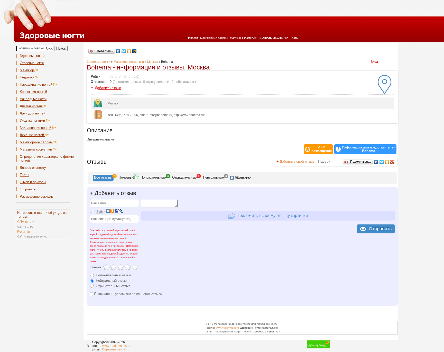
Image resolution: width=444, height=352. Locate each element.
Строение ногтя (32, 63)
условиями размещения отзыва (138, 294)
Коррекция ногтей (33, 92)
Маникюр (27, 70)
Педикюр (27, 77)
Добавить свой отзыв (297, 161)
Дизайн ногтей (31, 106)
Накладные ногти (33, 99)
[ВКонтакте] (118, 51)
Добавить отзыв (108, 88)
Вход (374, 62)
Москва (152, 62)
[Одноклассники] (129, 51)
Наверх (324, 161)
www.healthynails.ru (227, 327)
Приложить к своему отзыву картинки (271, 215)
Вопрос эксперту (33, 168)
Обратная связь (113, 349)
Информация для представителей (368, 149)
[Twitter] (123, 51)
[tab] (103, 178)
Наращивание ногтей (36, 84)
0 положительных (127, 82)
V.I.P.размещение (321, 149)
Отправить (380, 228)
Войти (100, 212)
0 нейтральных (183, 82)
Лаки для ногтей (32, 113)
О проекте (27, 189)
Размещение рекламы (37, 196)
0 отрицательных (156, 82)
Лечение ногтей (32, 135)
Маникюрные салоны (214, 37)
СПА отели (25, 222)
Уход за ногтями (33, 120)
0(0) (136, 76)
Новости (192, 37)
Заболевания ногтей (36, 128)
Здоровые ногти (32, 56)
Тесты (294, 37)
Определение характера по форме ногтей (47, 158)
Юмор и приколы (33, 182)
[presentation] (103, 178)
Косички (23, 231)
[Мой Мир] (134, 51)
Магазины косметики (243, 37)
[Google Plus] (392, 162)
